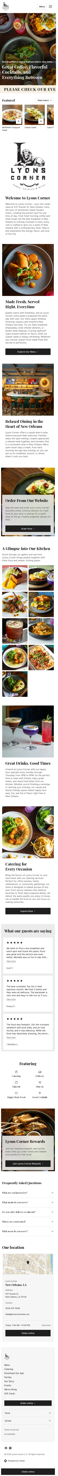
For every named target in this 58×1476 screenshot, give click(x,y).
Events (7, 1385)
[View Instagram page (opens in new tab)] (10, 1448)
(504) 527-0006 (12, 1309)
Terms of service (11, 1430)
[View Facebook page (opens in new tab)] (6, 1448)
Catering (8, 1369)
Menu (42, 6)
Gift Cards (9, 1393)
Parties (7, 1377)
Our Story (9, 1381)
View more (11, 961)
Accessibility (9, 1434)
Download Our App (14, 1373)
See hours (46, 1325)
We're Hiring (10, 1389)
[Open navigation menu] (50, 6)
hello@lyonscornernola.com (17, 1315)
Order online (28, 1333)
